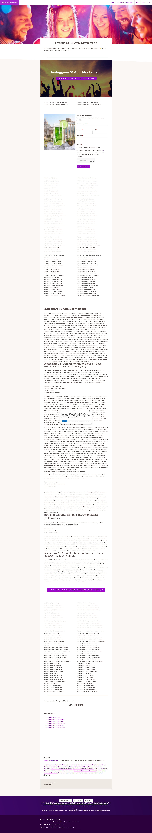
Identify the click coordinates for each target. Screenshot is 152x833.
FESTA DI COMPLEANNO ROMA (9, 2)
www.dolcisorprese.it (59, 810)
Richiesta (80, 135)
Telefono (80, 129)
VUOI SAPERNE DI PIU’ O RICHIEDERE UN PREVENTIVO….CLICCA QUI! (76, 590)
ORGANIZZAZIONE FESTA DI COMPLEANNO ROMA (85, 806)
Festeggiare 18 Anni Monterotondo (55, 719)
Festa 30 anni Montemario (58, 766)
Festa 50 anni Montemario (87, 766)
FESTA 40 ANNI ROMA (82, 802)
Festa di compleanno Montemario (71, 764)
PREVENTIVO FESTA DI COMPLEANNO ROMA (62, 805)
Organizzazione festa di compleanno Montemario (71, 772)
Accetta (64, 421)
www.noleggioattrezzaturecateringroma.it (100, 810)
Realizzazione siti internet (55, 827)
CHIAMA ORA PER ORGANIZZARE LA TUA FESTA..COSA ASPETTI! (76, 78)
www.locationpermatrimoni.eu (72, 810)
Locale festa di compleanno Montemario (61, 768)
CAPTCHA (79, 156)
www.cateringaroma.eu (84, 810)
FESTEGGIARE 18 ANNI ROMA (59, 802)
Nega (70, 421)
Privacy (79, 144)
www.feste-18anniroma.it (48, 810)
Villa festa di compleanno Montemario (83, 768)
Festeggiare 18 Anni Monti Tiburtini (55, 727)
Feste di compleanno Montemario (53, 764)
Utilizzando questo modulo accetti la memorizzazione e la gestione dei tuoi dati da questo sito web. (91, 153)
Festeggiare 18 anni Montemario (89, 764)
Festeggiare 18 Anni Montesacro (54, 721)
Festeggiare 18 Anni (53, 783)
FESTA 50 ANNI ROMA (93, 802)
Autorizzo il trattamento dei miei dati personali (89, 147)
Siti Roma (75, 827)
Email (94, 129)
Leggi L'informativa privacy (46, 826)
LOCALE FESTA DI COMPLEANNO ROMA (78, 803)
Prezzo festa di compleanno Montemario (85, 770)
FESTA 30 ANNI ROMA (72, 802)
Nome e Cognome (82, 124)
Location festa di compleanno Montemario (62, 770)
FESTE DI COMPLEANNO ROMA (61, 803)
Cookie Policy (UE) (57, 826)
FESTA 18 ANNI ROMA (47, 802)
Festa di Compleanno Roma (51, 760)
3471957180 (46, 824)
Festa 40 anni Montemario (72, 766)
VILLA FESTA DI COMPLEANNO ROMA (64, 806)
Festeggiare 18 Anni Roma (53, 717)
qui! (103, 150)
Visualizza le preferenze (82, 421)
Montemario (49, 784)
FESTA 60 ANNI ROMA (93, 803)
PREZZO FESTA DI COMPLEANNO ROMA (83, 805)
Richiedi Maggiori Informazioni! (58, 824)
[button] (89, 410)
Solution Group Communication (66, 827)
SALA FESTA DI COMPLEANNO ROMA (101, 805)
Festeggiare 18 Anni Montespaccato (55, 723)
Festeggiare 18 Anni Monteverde (54, 725)
